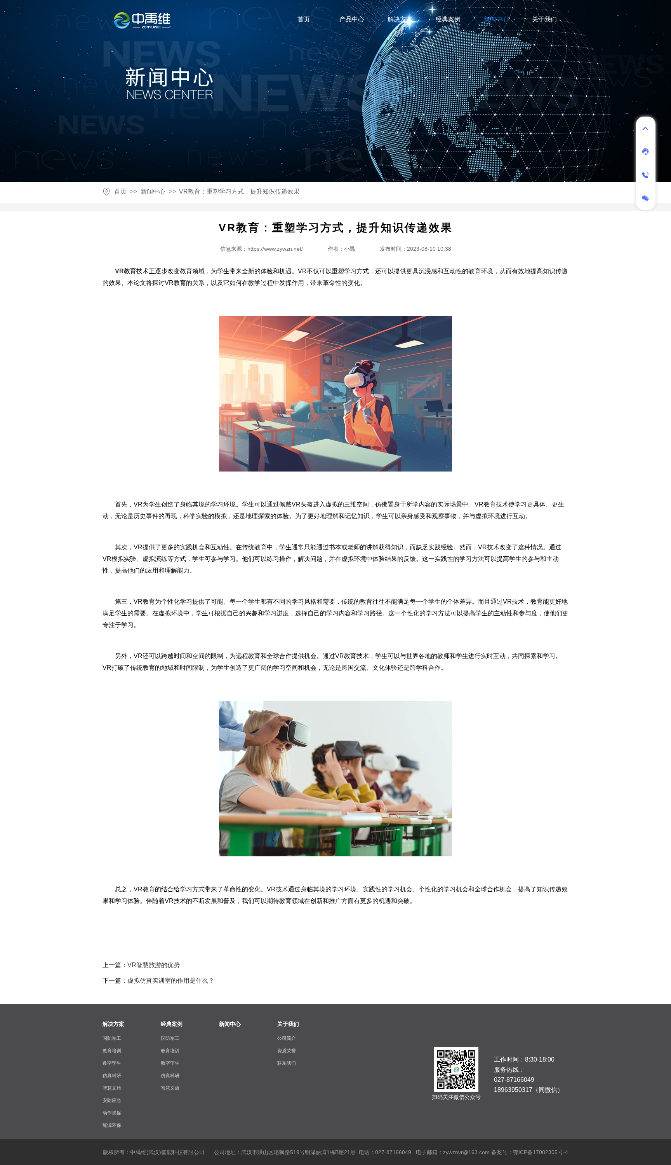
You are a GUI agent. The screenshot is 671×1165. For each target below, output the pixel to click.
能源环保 (112, 1125)
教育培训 (112, 1050)
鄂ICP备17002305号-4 (540, 1152)
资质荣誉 (286, 1050)
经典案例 (448, 19)
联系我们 (286, 1063)
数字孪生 (112, 1063)
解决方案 (400, 19)
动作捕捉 (112, 1113)
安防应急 (112, 1100)
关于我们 (544, 19)
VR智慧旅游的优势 (153, 965)
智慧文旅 (112, 1088)
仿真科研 (112, 1075)
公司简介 (286, 1038)
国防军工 (112, 1038)
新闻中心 (496, 19)
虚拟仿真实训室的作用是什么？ (170, 980)
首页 (303, 19)
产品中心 (351, 19)
